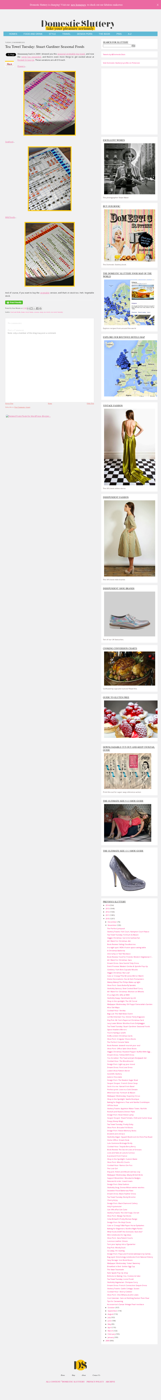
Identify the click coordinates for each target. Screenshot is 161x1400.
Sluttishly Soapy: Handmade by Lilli (121, 998)
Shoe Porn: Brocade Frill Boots (120, 1127)
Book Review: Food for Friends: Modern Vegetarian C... (130, 957)
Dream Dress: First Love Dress (119, 1067)
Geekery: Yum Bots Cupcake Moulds (122, 969)
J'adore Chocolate (114, 1077)
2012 (108, 912)
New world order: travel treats (119, 1181)
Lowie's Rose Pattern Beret (118, 1070)
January (111, 1337)
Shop (73, 1375)
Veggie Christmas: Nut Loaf (118, 973)
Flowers (21, 66)
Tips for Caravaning (115, 1301)
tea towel (47, 312)
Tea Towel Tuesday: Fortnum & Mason (123, 935)
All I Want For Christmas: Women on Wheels (125, 991)
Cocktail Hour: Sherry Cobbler (119, 1291)
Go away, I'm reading (116, 1250)
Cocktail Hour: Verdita (116, 1010)
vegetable (45, 292)
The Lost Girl (112, 1168)
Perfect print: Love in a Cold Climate (122, 1089)
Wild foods (10, 217)
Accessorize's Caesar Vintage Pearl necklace (125, 1304)
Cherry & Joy (112, 1200)
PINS (119, 34)
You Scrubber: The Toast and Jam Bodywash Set (127, 1058)
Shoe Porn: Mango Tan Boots (119, 1216)
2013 (108, 908)
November (112, 925)
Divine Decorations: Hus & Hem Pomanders (125, 979)
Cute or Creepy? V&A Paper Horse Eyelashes (125, 1225)
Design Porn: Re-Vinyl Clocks (119, 1222)
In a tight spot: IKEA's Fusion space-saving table (126, 947)
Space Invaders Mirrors (117, 1029)
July (109, 1317)
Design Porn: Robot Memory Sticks (121, 1130)
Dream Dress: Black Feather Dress (121, 1194)
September (113, 1311)
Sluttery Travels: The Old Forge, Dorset (123, 1213)
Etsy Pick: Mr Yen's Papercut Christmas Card (125, 1020)
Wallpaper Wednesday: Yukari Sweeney (123, 1263)
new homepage (78, 4)
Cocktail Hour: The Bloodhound (120, 1061)
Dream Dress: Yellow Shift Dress (120, 1055)
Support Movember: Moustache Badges (123, 1178)
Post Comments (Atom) (22, 407)
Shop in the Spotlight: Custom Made (122, 1159)
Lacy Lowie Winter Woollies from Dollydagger (126, 1023)
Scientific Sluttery (114, 1074)
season (36, 312)
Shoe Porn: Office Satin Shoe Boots (121, 1048)
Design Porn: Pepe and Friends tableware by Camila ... (129, 1254)
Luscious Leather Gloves (117, 1241)
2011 (108, 915)
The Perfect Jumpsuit (116, 928)
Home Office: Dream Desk (118, 1140)
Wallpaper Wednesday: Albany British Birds (125, 1175)
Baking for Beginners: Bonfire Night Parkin (124, 1228)
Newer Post (9, 403)
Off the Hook (112, 1105)
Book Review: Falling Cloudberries (121, 944)
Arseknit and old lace (116, 1134)
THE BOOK (104, 34)
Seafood (9, 141)
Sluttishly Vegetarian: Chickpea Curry (122, 1282)
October (111, 1307)
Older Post (90, 403)
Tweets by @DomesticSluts (114, 54)
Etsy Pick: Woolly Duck (116, 1247)
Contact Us (96, 1375)
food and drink (15, 312)
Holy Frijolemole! (114, 1206)
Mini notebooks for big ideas (119, 1235)
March (111, 1331)
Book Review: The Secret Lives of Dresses (124, 1149)
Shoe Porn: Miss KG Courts (118, 1162)
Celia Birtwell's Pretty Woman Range (122, 1219)
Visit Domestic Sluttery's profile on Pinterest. (121, 63)
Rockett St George (25, 60)
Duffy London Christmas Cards (119, 1036)
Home (50, 403)
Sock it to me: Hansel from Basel (120, 1086)
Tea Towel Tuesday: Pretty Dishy (120, 1124)
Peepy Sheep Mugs (115, 1121)
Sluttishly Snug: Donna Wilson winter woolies (125, 1187)
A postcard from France (117, 1156)
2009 (108, 1340)
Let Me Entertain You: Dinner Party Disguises (126, 1017)
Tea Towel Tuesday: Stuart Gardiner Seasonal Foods (44, 46)
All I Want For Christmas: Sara (119, 960)
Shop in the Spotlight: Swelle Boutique (123, 1099)
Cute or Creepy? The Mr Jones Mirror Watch (125, 976)
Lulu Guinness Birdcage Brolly (119, 1143)
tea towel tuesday (57, 312)
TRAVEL (66, 34)
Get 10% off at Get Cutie (117, 1209)
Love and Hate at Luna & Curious (121, 1153)
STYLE (52, 34)
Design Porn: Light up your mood (121, 1064)
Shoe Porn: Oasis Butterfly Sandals (121, 985)
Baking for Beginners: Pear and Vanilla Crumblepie (128, 1102)
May (109, 1324)
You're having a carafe (116, 1032)
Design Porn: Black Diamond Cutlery (122, 1203)
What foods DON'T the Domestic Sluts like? (124, 1231)
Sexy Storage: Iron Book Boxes (120, 1260)
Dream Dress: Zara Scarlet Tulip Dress (123, 963)
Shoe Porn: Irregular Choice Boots (121, 1039)
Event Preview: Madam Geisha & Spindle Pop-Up (127, 966)
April (110, 1327)
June (110, 1320)
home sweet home (27, 312)
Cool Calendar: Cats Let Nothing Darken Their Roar (128, 1298)
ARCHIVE (110, 1382)
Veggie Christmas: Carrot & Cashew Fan (123, 938)
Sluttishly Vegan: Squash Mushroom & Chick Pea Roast (129, 1137)
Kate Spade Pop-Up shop (117, 1273)
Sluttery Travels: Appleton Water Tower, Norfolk (127, 1108)
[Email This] (28, 308)
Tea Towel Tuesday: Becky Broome (121, 1197)
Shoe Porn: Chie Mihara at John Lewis (122, 1295)
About (84, 1375)
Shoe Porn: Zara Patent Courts (120, 1238)
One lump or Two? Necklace (118, 954)
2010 (108, 918)
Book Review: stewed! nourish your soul (123, 1045)
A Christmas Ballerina (116, 950)
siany (41, 312)
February (112, 1334)
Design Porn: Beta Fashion (118, 1184)
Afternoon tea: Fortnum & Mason (121, 1092)
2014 (108, 905)
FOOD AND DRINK (33, 34)
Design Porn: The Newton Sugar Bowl (122, 1080)
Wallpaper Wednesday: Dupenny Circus (123, 1096)
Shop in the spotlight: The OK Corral (122, 1001)
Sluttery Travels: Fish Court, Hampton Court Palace (128, 931)
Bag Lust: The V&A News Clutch (120, 1013)
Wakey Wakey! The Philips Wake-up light (123, 982)
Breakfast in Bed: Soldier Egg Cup (121, 1266)
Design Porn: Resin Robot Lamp (120, 1115)
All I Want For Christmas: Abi (119, 941)
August (111, 1314)
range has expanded (31, 57)
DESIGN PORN (84, 34)
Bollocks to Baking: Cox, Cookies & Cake (123, 1276)
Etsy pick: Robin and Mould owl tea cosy (123, 1172)
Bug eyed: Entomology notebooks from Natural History (130, 1257)
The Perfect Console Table (118, 1042)
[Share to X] (34, 308)
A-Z (130, 34)
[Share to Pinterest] (40, 308)
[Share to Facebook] (37, 308)
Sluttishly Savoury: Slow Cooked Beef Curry (125, 988)
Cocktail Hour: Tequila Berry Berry (121, 1146)
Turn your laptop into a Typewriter (121, 1244)
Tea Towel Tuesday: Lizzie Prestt (120, 1279)
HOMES (13, 34)
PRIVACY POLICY (95, 1382)
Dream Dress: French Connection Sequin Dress (127, 1285)
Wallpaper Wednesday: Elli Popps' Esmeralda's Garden (129, 1004)
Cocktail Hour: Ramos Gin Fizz (119, 1165)
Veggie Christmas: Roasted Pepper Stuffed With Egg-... (129, 1051)
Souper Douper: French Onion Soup (122, 1083)
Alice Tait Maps (113, 1007)
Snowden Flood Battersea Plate (120, 1190)
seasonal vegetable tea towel (71, 54)
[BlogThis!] (31, 308)
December (112, 922)
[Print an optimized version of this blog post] (14, 304)
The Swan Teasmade (115, 1269)
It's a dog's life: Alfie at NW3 (118, 995)
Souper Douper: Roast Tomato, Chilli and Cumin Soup (129, 1118)
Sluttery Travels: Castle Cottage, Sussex (123, 1288)
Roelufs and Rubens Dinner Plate (121, 1111)
